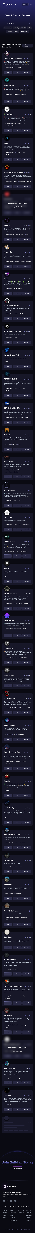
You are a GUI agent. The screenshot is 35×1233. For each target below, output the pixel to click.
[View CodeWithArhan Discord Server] (7, 536)
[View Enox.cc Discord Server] (7, 274)
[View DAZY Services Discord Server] (7, 456)
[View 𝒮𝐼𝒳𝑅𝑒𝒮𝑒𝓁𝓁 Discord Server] (7, 776)
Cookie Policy (30, 1220)
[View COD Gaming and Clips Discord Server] (7, 300)
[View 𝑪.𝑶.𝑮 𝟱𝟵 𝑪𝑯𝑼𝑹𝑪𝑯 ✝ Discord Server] (7, 588)
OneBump (21, 1210)
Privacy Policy (30, 1215)
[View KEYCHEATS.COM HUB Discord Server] (7, 403)
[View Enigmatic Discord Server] (7, 1090)
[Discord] (4, 1201)
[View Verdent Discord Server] (7, 220)
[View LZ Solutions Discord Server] (7, 643)
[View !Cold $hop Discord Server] (7, 932)
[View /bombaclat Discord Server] (7, 247)
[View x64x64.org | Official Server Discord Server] (7, 981)
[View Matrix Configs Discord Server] (7, 803)
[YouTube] (11, 1201)
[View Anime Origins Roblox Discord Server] (7, 747)
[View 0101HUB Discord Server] (7, 430)
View (17, 72)
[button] (31, 4)
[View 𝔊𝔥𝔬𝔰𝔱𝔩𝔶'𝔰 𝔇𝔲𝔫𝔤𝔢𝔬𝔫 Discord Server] (7, 670)
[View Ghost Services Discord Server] (7, 1063)
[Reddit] (15, 1201)
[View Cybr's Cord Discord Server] (7, 512)
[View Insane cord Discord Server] (7, 879)
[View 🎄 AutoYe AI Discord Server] (7, 109)
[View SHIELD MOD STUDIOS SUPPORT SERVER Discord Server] (7, 829)
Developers (13, 1212)
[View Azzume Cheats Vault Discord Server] (7, 350)
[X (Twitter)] (7, 1201)
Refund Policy (30, 1217)
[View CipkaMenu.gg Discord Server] (7, 615)
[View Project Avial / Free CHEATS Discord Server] (7, 53)
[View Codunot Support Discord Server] (7, 720)
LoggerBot (21, 1212)
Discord (12, 1217)
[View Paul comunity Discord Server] (7, 855)
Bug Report (13, 1220)
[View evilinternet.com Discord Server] (7, 693)
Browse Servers (7, 1212)
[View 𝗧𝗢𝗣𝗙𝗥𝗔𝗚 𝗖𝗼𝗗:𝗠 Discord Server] (7, 374)
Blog (4, 1217)
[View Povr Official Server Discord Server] (7, 906)
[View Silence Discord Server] (7, 563)
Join (8, 72)
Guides (12, 1210)
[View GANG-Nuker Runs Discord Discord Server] (7, 326)
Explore (5, 1215)
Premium (5, 1210)
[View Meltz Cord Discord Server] (7, 1010)
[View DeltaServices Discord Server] (7, 80)
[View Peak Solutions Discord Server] (7, 485)
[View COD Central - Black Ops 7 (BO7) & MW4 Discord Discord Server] (7, 167)
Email (11, 1215)
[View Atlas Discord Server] (7, 138)
